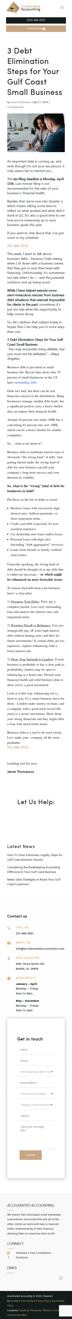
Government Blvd (17, 1315)
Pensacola (35, 1310)
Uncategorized (15, 107)
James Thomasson (21, 102)
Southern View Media (22, 1301)
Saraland (24, 1310)
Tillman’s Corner (51, 1310)
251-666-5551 (17, 246)
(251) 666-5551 (36, 20)
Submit (30, 1155)
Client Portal (34, 28)
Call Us (22, 927)
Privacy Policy (42, 1301)
